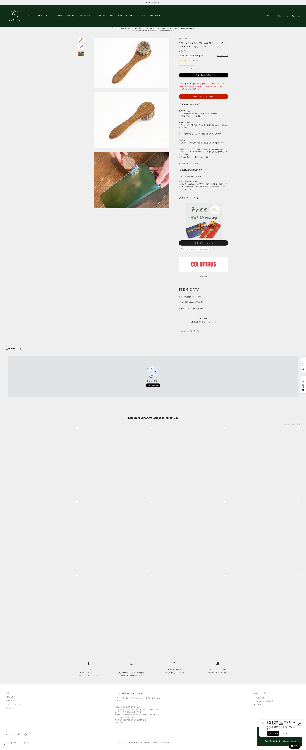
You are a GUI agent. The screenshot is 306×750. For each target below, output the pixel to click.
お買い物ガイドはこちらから (189, 163)
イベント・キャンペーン (127, 16)
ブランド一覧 (100, 16)
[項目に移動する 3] (81, 53)
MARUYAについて (44, 16)
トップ (30, 16)
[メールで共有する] (198, 331)
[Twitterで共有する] (191, 331)
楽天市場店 (260, 698)
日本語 (278, 16)
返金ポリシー (10, 701)
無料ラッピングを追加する (204, 243)
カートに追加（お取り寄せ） (204, 96)
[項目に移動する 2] (81, 46)
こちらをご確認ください (192, 176)
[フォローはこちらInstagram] (19, 734)
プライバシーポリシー (13, 704)
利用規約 (9, 708)
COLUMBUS (184, 39)
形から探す (71, 16)
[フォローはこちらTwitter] (13, 734)
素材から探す (85, 16)
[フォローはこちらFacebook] (7, 734)
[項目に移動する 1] (81, 40)
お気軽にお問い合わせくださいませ (203, 322)
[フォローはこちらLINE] (25, 734)
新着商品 (59, 16)
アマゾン (259, 704)
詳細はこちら (119, 722)
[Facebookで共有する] (188, 331)
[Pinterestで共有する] (194, 331)
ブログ (143, 16)
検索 (7, 693)
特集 (111, 16)
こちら (290, 741)
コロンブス (204, 277)
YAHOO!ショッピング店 (264, 701)
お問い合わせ (155, 16)
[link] (42, 462)
